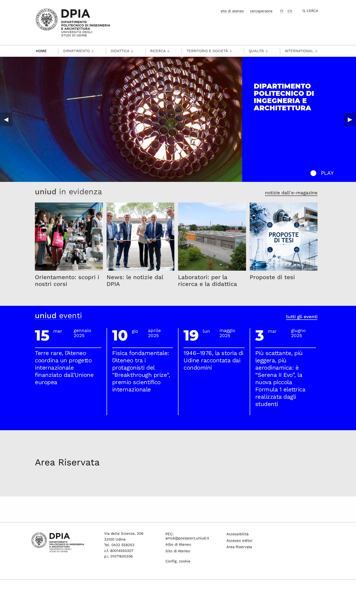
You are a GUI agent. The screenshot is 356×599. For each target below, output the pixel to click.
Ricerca (158, 51)
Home (41, 51)
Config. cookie (177, 561)
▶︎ (350, 119)
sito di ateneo (232, 11)
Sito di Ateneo (177, 551)
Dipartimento (76, 51)
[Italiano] (73, 22)
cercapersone (261, 11)
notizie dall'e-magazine (291, 192)
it (281, 11)
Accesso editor (239, 540)
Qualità (256, 51)
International (299, 51)
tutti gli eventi (301, 316)
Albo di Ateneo (178, 544)
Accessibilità (237, 534)
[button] (313, 173)
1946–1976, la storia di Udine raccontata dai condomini (213, 360)
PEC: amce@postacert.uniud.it (187, 536)
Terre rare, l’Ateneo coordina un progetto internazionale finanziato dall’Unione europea (64, 368)
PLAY (327, 173)
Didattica (120, 51)
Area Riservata (67, 462)
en (289, 11)
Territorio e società (207, 51)
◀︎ (6, 119)
